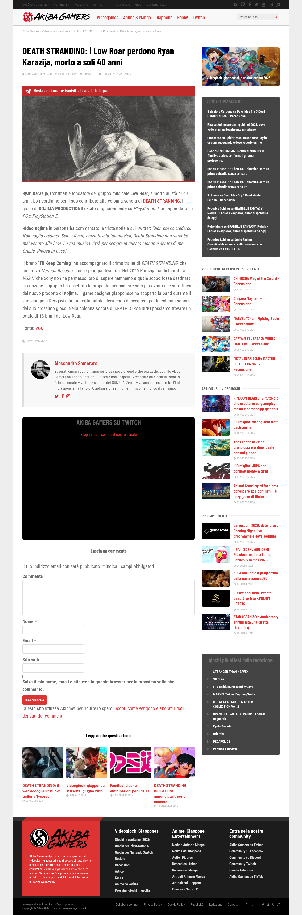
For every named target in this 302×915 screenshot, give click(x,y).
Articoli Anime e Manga (188, 876)
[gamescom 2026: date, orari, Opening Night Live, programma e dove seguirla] (216, 537)
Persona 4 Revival (225, 749)
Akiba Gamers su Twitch (246, 845)
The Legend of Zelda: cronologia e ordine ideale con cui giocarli (254, 447)
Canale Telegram (241, 870)
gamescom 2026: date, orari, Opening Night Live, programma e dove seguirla (256, 531)
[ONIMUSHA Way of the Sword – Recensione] (216, 290)
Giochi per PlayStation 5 (132, 846)
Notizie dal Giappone (186, 851)
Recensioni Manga (185, 870)
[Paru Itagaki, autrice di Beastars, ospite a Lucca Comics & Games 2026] (216, 561)
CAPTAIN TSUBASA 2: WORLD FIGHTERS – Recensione (255, 341)
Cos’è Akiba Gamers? (35, 4)
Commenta (32, 576)
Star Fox (218, 679)
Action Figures (182, 857)
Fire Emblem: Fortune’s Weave (233, 687)
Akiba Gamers (30, 31)
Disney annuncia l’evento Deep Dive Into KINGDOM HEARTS (253, 598)
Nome (28, 621)
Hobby (182, 17)
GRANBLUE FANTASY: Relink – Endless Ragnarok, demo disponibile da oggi (237, 213)
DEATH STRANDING (37, 341)
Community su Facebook (246, 851)
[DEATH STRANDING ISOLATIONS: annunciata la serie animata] (174, 777)
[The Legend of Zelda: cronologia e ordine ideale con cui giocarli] (216, 454)
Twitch (199, 17)
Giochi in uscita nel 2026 (150, 4)
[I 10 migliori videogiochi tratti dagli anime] (216, 434)
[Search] (276, 17)
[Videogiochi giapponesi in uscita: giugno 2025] (86, 777)
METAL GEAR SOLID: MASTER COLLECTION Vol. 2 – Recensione (254, 364)
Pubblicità (196, 904)
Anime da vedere (119, 4)
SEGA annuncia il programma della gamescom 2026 (256, 575)
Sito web (30, 659)
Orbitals (218, 734)
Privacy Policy (153, 904)
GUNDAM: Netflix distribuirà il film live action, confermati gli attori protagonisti (235, 155)
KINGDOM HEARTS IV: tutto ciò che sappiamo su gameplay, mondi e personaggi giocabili (256, 403)
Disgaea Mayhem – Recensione (248, 301)
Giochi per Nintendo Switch (134, 852)
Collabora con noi (127, 904)
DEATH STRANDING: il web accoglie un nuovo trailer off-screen (41, 790)
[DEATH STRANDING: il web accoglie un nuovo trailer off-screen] (42, 777)
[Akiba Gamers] (57, 21)
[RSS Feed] (235, 4)
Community (61, 4)
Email (27, 640)
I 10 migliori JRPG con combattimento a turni (251, 468)
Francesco (214, 138)
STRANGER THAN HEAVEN (231, 672)
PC (114, 74)
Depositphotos (64, 904)
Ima (209, 169)
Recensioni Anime (184, 864)
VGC (39, 328)
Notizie (63, 31)
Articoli (120, 871)
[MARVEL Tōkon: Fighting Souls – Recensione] (216, 330)
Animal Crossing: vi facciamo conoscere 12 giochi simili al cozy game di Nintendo (256, 491)
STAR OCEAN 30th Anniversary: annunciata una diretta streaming (257, 622)
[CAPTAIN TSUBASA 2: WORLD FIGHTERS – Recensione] (216, 350)
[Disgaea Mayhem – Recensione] (216, 310)
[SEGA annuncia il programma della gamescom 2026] (216, 585)
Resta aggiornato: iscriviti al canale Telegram (72, 90)
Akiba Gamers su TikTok (246, 876)
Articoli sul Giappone (186, 883)
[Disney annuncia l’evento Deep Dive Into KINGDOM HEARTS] (216, 605)
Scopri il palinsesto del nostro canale (108, 434)
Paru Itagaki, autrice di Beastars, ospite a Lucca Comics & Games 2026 (252, 554)
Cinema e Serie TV (185, 889)
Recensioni (122, 865)
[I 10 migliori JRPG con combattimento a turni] (216, 478)
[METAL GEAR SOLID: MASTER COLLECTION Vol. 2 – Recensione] (216, 370)
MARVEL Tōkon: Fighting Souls (234, 694)
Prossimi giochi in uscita (132, 890)
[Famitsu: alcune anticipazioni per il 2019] (130, 777)
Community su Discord (245, 857)
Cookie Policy (176, 904)
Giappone (163, 17)
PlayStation (124, 74)
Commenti (90, 74)
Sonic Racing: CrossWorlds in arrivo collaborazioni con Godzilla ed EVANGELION (234, 244)
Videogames (107, 17)
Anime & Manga (137, 17)
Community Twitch (242, 864)
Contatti (98, 4)
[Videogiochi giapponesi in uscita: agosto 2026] (241, 84)
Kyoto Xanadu (222, 726)
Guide (119, 878)
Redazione (81, 4)
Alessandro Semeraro (38, 74)
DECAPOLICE (221, 741)
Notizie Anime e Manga (188, 845)
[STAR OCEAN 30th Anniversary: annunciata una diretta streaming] (216, 629)
